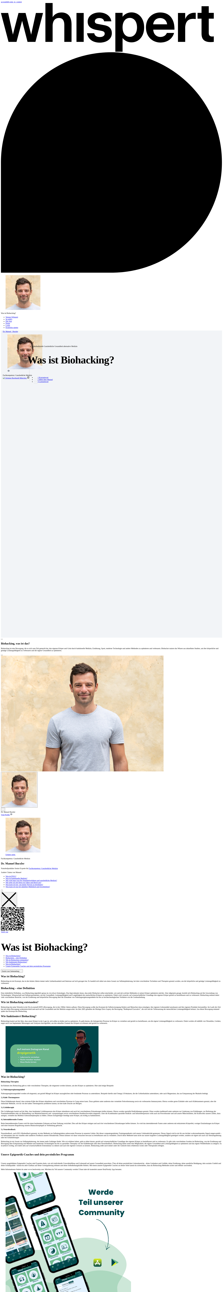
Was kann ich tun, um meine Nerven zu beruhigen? (24, 885)
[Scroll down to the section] (3, 809)
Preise (8, 323)
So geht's (9, 319)
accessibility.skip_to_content (11, 2)
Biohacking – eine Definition (16, 958)
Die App (9, 321)
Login (8, 325)
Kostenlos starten (12, 328)
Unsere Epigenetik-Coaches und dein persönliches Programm (28, 966)
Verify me (4, 932)
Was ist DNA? (11, 876)
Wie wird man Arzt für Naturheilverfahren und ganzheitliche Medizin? (31, 880)
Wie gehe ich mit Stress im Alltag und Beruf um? (23, 883)
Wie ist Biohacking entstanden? (17, 960)
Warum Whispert (12, 317)
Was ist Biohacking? (13, 956)
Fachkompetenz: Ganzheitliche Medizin (43, 868)
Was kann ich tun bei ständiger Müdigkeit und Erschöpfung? (28, 887)
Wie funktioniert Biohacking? (16, 962)
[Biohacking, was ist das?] (2, 639)
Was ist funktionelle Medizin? (16, 878)
